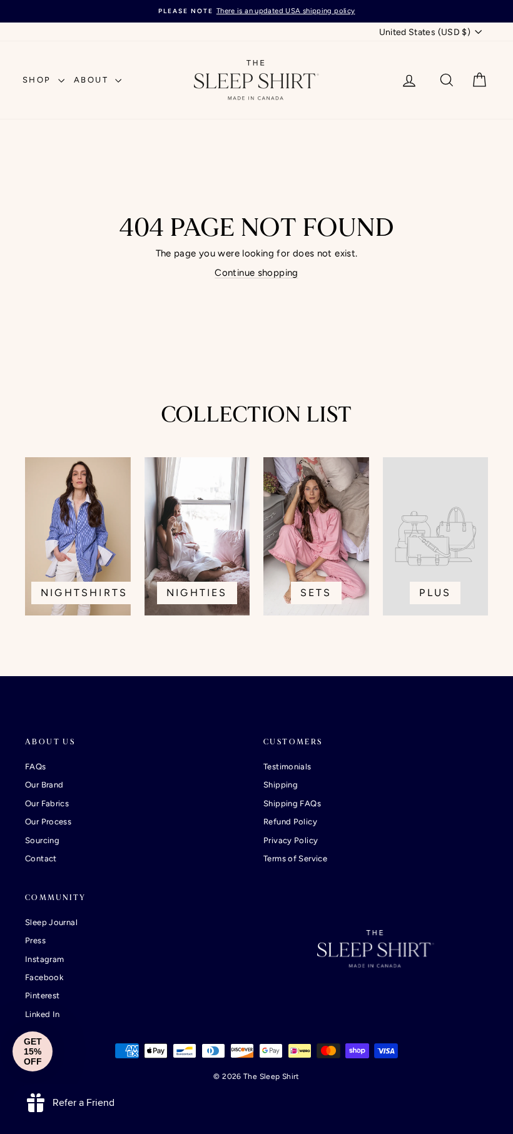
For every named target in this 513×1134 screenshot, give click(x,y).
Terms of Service (295, 858)
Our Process (48, 821)
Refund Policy (290, 821)
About (93, 79)
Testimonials (287, 766)
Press (35, 940)
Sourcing (42, 840)
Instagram (44, 959)
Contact (41, 858)
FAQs (35, 766)
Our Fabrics (47, 803)
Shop (39, 79)
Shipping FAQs (292, 803)
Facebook (44, 977)
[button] (33, 1051)
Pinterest (42, 995)
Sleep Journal (51, 922)
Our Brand (44, 784)
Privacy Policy (290, 840)
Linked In (42, 1014)
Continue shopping (256, 272)
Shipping (280, 784)
